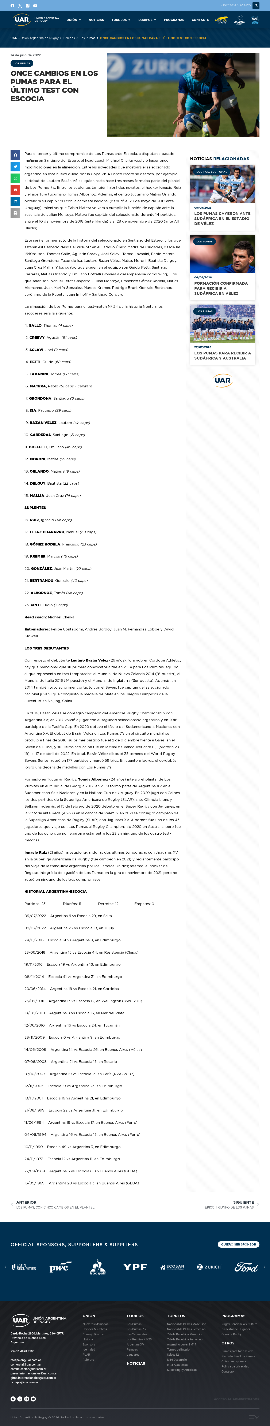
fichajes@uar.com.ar (24, 1382)
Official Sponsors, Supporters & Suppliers (74, 1244)
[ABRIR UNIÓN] (79, 20)
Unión (89, 1316)
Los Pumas (87, 38)
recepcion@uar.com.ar (26, 1360)
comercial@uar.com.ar (26, 1364)
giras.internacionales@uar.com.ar (33, 1378)
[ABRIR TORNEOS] (129, 20)
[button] (255, 5)
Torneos (176, 1316)
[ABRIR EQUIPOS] (155, 20)
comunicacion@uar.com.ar (28, 1369)
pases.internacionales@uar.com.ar (34, 1373)
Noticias (136, 1363)
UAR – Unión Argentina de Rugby (35, 38)
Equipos (69, 38)
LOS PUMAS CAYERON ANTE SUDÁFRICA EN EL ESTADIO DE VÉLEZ (222, 218)
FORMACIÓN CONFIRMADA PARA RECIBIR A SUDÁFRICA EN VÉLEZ (221, 288)
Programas (233, 1316)
